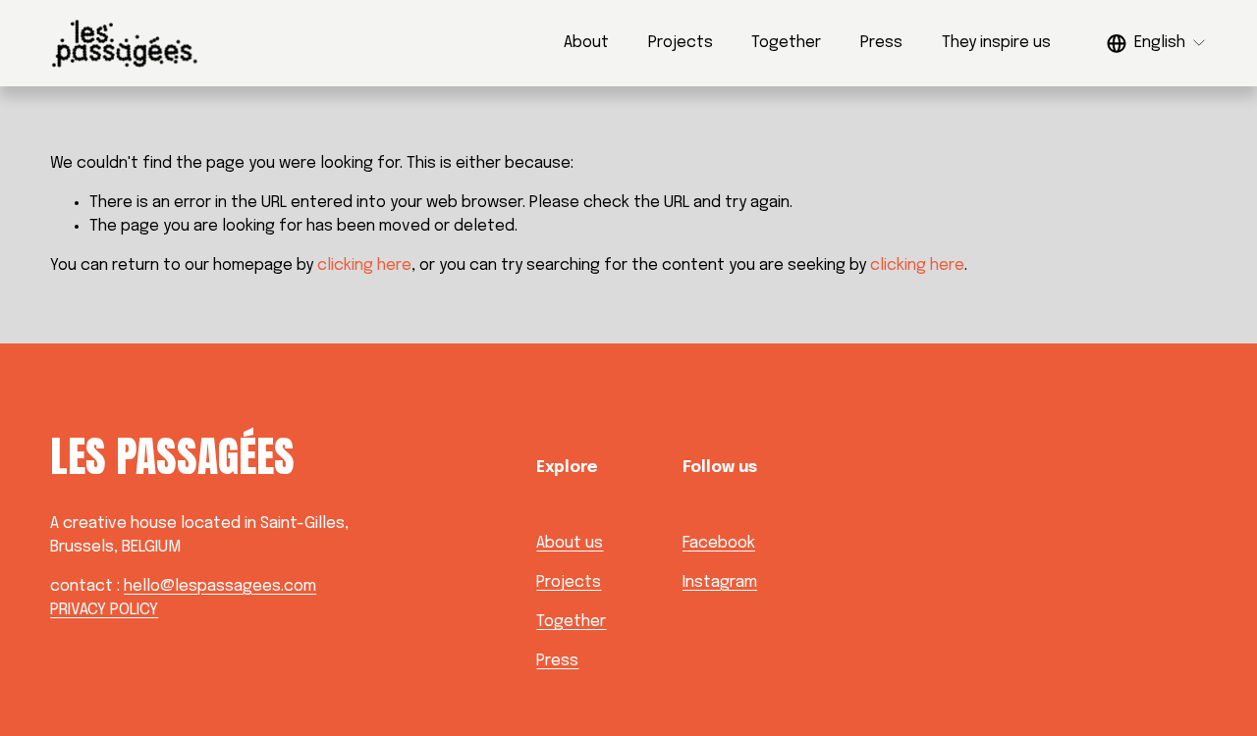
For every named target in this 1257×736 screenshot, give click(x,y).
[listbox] (1157, 42)
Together (786, 42)
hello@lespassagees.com (220, 586)
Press (881, 42)
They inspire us (996, 42)
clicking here (364, 265)
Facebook (719, 543)
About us (569, 543)
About (586, 42)
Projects (680, 42)
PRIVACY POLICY (104, 610)
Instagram (720, 582)
